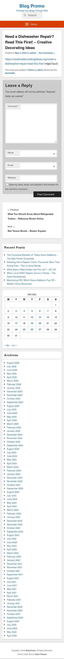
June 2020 (12, 628)
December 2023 (14, 477)
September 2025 (15, 402)
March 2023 (12, 509)
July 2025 (11, 409)
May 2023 (12, 502)
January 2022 (13, 560)
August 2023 (13, 492)
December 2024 (14, 434)
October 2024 (13, 441)
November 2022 (14, 524)
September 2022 (15, 531)
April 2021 (12, 592)
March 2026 (12, 380)
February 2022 (14, 556)
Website (12, 177)
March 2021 (12, 596)
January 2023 (13, 517)
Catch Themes (41, 654)
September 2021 (15, 574)
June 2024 (12, 456)
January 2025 (13, 431)
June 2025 (12, 413)
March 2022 (12, 553)
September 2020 (15, 617)
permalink (10, 72)
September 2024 (15, 445)
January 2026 (13, 387)
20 (40, 323)
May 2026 (12, 373)
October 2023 (13, 484)
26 (32, 329)
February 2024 (14, 470)
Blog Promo (32, 6)
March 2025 (12, 423)
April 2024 (12, 463)
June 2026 (12, 370)
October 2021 (13, 570)
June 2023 (12, 499)
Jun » (14, 345)
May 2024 (12, 459)
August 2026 (13, 362)
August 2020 (13, 621)
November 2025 (14, 395)
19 (32, 323)
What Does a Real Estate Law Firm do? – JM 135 (31, 269)
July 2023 (11, 495)
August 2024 (13, 448)
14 (48, 317)
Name (10, 152)
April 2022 (12, 549)
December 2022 (14, 520)
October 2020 (13, 614)
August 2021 (13, 578)
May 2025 (12, 416)
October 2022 (13, 527)
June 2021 (12, 585)
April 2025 (12, 420)
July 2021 (11, 581)
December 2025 (14, 391)
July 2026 (11, 366)
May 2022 (12, 545)
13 (40, 317)
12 (32, 317)
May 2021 (12, 588)
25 (24, 329)
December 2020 (14, 606)
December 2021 (14, 563)
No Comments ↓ (47, 52)
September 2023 (15, 488)
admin (33, 52)
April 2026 (12, 377)
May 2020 (12, 631)
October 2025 (13, 398)
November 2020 (14, 610)
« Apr (7, 345)
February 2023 (14, 513)
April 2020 (12, 635)
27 (40, 329)
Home (31, 69)
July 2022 (11, 538)
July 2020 (11, 624)
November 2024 (14, 438)
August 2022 (13, 535)
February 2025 (14, 427)
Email (10, 165)
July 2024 (11, 452)
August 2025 (13, 405)
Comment (13, 106)
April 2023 (12, 506)
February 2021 (14, 599)
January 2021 (13, 603)
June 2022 (12, 542)
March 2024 (12, 466)
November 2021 (14, 567)
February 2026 (14, 384)
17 (16, 323)
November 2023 (14, 481)
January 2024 (13, 474)
